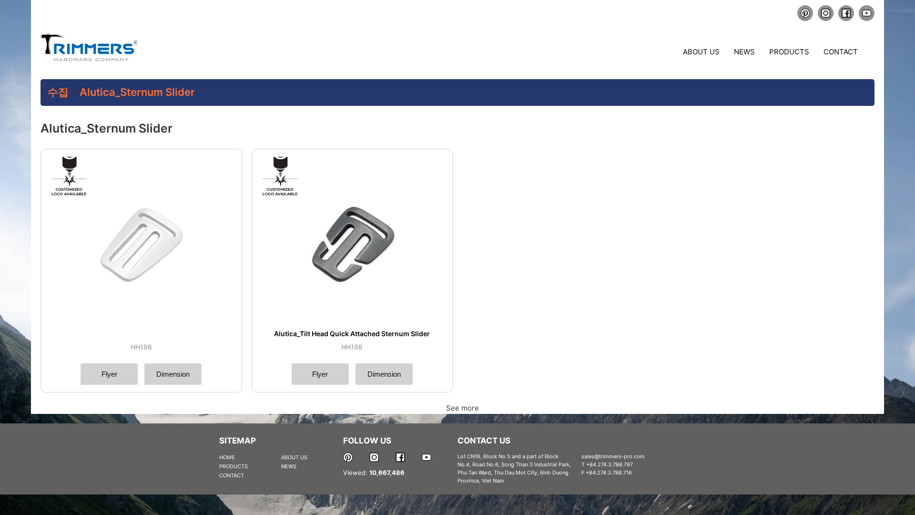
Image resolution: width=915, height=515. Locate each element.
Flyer (109, 374)
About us (701, 51)
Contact (841, 51)
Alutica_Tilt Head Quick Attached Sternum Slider (352, 334)
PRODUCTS (233, 466)
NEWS (288, 466)
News (744, 51)
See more (461, 407)
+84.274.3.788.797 (609, 464)
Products (789, 51)
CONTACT (231, 475)
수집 (58, 92)
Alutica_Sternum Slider (137, 92)
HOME (227, 457)
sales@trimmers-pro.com (613, 456)
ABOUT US (294, 457)
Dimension (173, 374)
